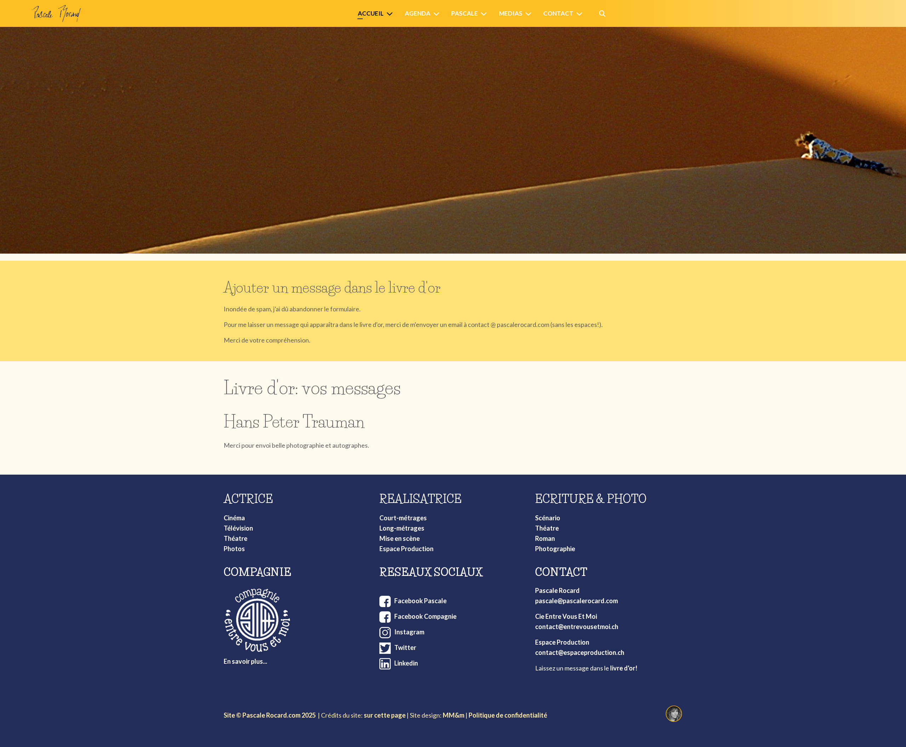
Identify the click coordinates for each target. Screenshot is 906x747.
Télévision (238, 528)
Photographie (555, 549)
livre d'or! (623, 668)
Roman (545, 538)
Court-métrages (403, 518)
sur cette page (385, 715)
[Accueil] (391, 13)
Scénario (547, 518)
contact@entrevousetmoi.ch (576, 626)
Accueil (371, 13)
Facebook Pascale (420, 601)
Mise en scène (399, 538)
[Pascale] (485, 13)
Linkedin (406, 663)
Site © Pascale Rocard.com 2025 (270, 715)
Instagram (409, 632)
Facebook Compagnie (425, 616)
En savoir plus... (245, 661)
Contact (558, 13)
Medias (510, 13)
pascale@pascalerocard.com (576, 601)
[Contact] (580, 13)
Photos (234, 549)
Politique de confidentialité (508, 715)
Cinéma (234, 518)
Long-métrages (401, 528)
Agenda (417, 13)
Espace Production (406, 549)
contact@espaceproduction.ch (579, 652)
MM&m (453, 715)
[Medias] (529, 13)
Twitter (405, 647)
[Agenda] (437, 13)
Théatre (235, 538)
